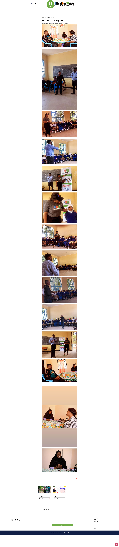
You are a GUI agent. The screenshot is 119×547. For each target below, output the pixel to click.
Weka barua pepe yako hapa (56, 520)
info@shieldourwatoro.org (18, 520)
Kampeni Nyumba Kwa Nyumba (44, 495)
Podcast (95, 526)
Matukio (95, 524)
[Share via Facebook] (42, 475)
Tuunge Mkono (96, 521)
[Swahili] (35, 4)
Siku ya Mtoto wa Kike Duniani (58, 495)
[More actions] (76, 17)
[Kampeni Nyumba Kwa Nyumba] (44, 489)
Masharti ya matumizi (61, 532)
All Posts (39, 11)
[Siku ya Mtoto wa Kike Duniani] (59, 489)
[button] (80, 11)
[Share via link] (49, 475)
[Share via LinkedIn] (47, 475)
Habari (95, 523)
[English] (32, 4)
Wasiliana (95, 528)
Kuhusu (95, 519)
